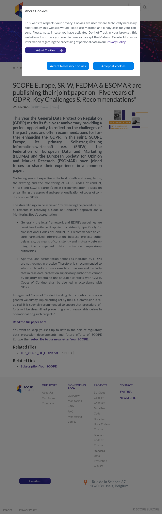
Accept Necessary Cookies (68, 66)
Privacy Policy (116, 42)
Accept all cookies (113, 66)
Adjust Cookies (45, 50)
